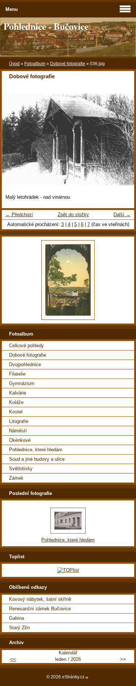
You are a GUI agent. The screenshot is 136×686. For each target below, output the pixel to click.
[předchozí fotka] (13, 139)
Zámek (16, 478)
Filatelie (17, 374)
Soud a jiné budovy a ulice (37, 459)
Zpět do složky (73, 214)
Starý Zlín (19, 627)
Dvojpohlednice (25, 364)
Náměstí (18, 430)
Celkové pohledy (26, 345)
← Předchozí (19, 214)
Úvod (14, 64)
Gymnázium (21, 383)
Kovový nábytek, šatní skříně (40, 599)
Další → (122, 214)
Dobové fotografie (67, 64)
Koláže (16, 402)
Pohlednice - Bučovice (46, 26)
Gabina (16, 618)
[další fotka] (122, 139)
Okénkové (19, 440)
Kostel (15, 412)
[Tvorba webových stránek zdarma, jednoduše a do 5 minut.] (87, 677)
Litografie (18, 421)
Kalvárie (17, 393)
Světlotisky (21, 468)
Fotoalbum (34, 64)
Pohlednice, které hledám (35, 449)
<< (13, 659)
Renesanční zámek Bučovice (40, 608)
